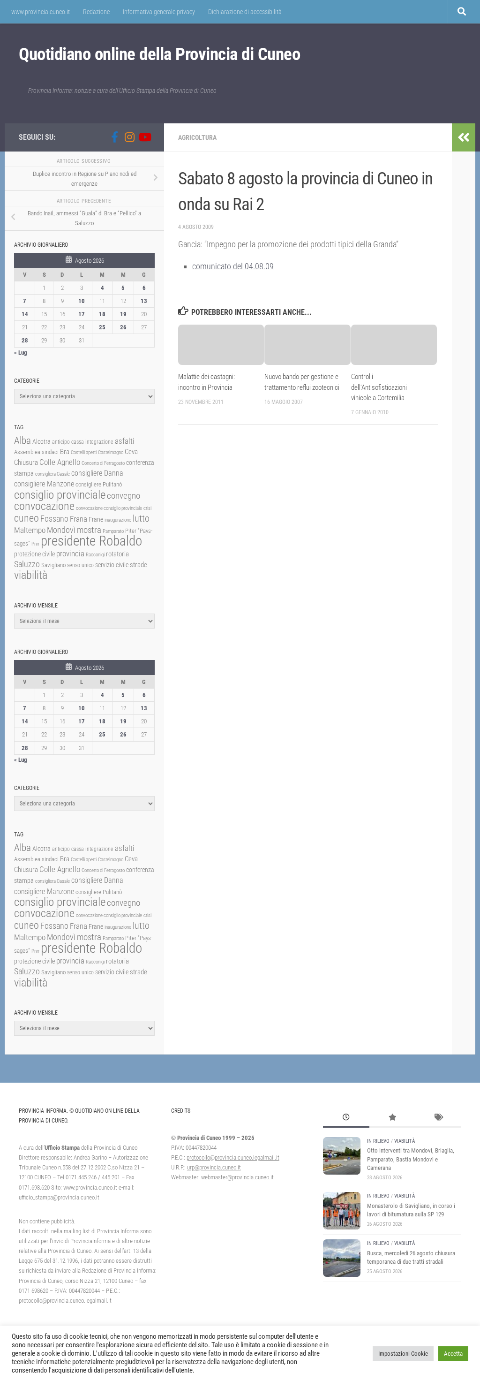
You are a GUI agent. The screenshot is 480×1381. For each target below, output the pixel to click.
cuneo (26, 518)
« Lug (20, 352)
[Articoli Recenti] (346, 1118)
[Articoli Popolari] (392, 1118)
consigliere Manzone (44, 483)
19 (123, 314)
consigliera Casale (52, 474)
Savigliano (53, 565)
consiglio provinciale (59, 494)
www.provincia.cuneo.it (40, 11)
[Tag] (438, 1118)
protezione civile (34, 554)
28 (25, 340)
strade (138, 565)
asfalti (125, 441)
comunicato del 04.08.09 (233, 266)
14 (25, 314)
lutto (141, 518)
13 (144, 300)
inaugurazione (118, 520)
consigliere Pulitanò (98, 484)
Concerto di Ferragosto (103, 463)
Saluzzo (27, 564)
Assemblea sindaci (36, 451)
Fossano (54, 519)
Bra (64, 452)
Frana (78, 519)
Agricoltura (197, 137)
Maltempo (29, 530)
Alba (22, 440)
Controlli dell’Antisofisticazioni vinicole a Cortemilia (379, 387)
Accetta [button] (453, 1353)
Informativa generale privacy (159, 11)
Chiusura (26, 462)
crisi (147, 508)
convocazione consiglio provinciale (109, 508)
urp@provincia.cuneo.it (214, 1167)
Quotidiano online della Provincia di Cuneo (159, 54)
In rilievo (378, 1141)
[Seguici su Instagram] (129, 137)
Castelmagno (110, 452)
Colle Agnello (59, 462)
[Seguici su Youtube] (144, 137)
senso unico (80, 565)
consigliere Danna (97, 473)
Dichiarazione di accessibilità (245, 11)
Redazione (96, 11)
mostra (89, 529)
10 (81, 300)
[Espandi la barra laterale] (463, 137)
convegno (123, 495)
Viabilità (404, 1141)
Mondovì (61, 530)
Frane (96, 520)
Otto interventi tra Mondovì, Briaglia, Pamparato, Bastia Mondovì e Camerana (410, 1159)
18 (102, 314)
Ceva (131, 452)
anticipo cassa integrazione (82, 442)
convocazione (44, 506)
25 (102, 327)
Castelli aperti (84, 452)
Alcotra (41, 441)
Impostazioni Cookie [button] (403, 1353)
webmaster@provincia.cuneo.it (237, 1177)
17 (81, 314)
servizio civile (111, 565)
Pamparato (113, 531)
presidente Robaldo (91, 541)
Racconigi (95, 555)
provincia (70, 553)
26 (123, 327)
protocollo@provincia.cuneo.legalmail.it (233, 1157)
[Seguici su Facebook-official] (114, 137)
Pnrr (35, 544)
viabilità (30, 575)
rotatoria (117, 554)
